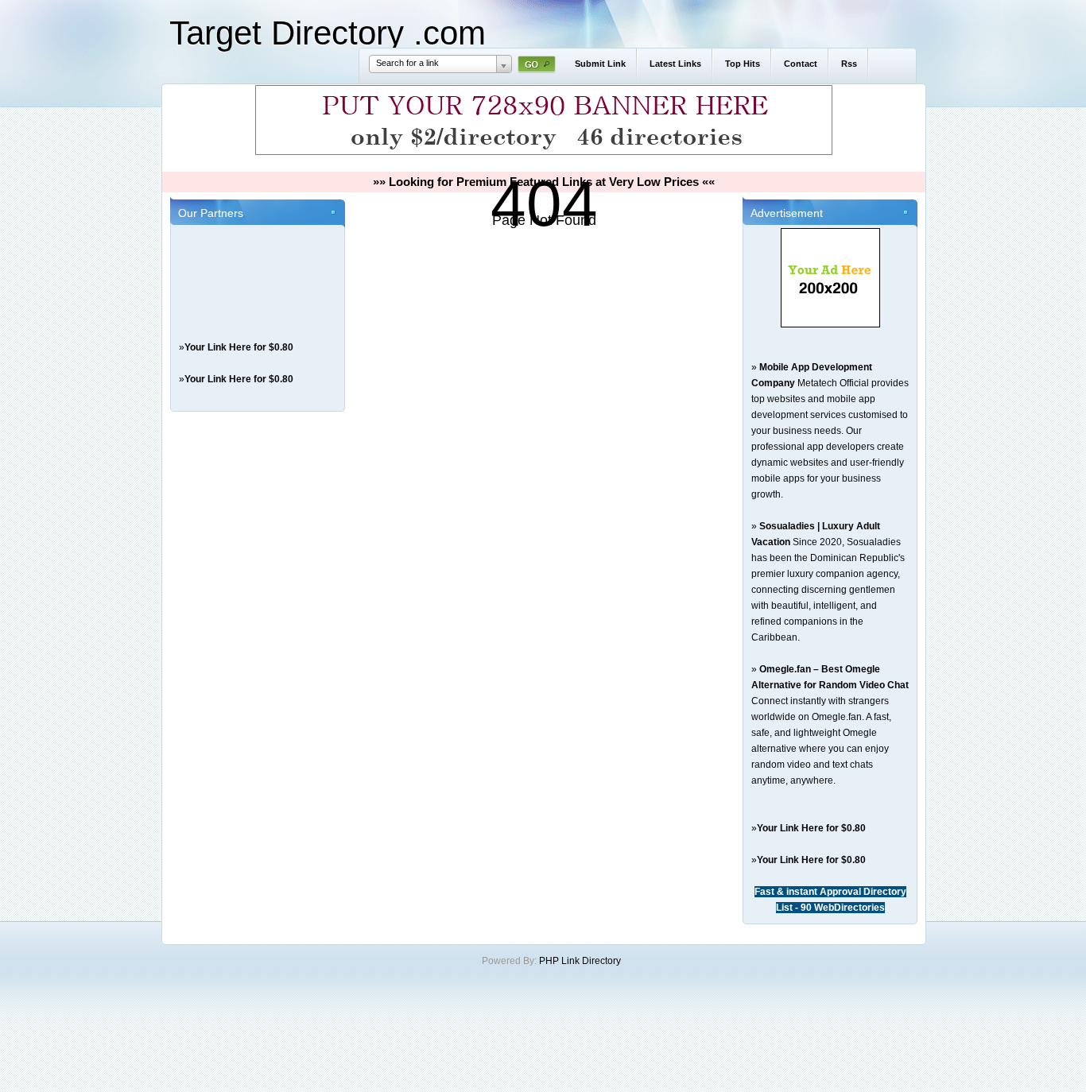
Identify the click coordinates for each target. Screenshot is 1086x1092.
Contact (800, 63)
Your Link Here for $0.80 (238, 347)
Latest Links (675, 63)
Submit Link (600, 63)
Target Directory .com (327, 33)
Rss (849, 63)
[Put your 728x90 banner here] (543, 152)
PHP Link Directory (580, 960)
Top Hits (742, 63)
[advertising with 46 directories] (830, 324)
